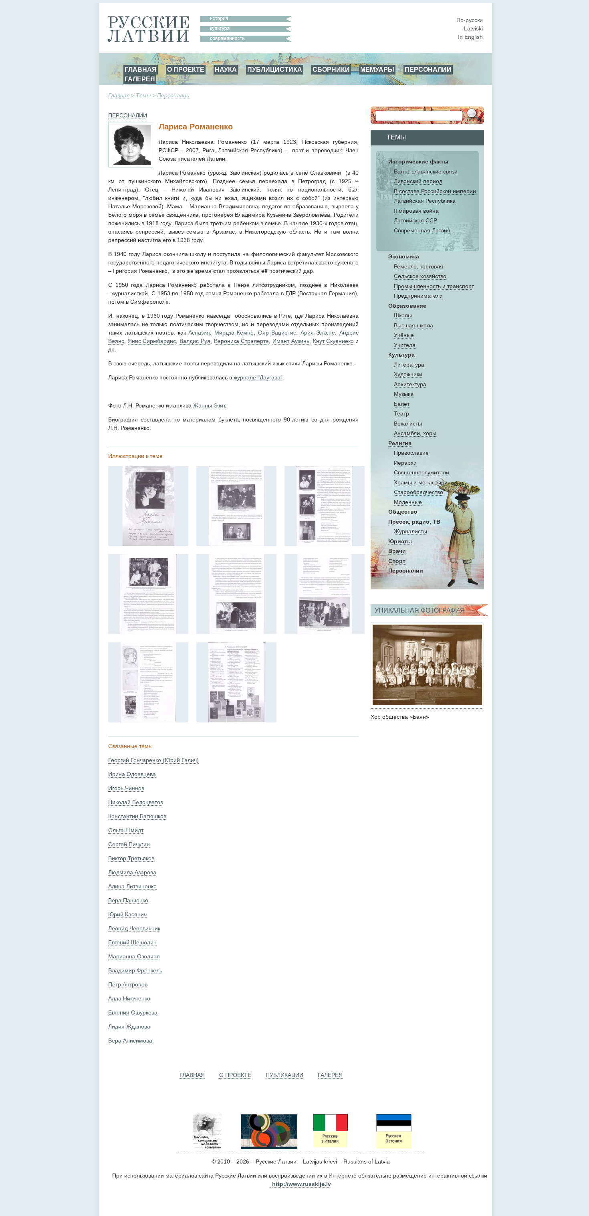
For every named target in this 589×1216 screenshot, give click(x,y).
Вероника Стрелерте (241, 341)
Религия (399, 443)
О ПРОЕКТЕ (185, 69)
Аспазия (199, 332)
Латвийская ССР (415, 220)
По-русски (469, 20)
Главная (118, 95)
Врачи (397, 551)
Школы (403, 315)
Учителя (405, 345)
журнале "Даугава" (258, 377)
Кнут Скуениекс (333, 341)
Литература (409, 364)
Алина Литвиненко (132, 886)
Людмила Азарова (132, 872)
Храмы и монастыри (421, 482)
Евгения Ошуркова (132, 1012)
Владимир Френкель (135, 970)
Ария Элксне (318, 332)
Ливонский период (418, 181)
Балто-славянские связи (426, 171)
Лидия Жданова (129, 1026)
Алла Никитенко (129, 998)
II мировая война (416, 211)
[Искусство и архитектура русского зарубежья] (268, 1147)
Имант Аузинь (290, 341)
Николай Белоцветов (135, 802)
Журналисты (410, 531)
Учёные (404, 335)
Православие (411, 453)
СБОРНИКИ (331, 69)
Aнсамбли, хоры (415, 433)
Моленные (408, 502)
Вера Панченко (128, 900)
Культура (401, 354)
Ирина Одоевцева (132, 774)
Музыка (404, 394)
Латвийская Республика (425, 201)
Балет (401, 404)
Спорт (396, 561)
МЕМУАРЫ (377, 69)
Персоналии (173, 95)
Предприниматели (418, 295)
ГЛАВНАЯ (141, 69)
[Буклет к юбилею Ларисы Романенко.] (148, 544)
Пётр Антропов (127, 984)
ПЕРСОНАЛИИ (428, 69)
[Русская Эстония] (393, 1147)
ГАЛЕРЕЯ (140, 79)
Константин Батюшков (137, 816)
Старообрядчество (418, 492)
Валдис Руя (195, 341)
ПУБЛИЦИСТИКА (274, 69)
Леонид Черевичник (134, 928)
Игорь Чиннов (126, 788)
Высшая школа (413, 325)
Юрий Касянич (127, 914)
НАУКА (226, 69)
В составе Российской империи (435, 191)
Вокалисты (408, 423)
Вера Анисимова (130, 1040)
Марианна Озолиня (134, 956)
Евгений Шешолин (132, 942)
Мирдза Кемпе (234, 332)
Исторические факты (418, 161)
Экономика (403, 256)
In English (470, 37)
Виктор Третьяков (131, 858)
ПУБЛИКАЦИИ (284, 1075)
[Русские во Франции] (361, 1147)
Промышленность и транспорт (434, 286)
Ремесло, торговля (418, 266)
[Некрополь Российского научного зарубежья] (207, 1147)
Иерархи (405, 463)
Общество (403, 511)
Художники (408, 374)
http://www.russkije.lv (301, 1184)
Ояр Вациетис (277, 332)
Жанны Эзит (209, 405)
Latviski (473, 28)
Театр (401, 413)
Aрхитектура (410, 384)
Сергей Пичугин (129, 844)
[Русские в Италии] (330, 1147)
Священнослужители (421, 472)
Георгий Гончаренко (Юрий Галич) (153, 760)
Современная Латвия (422, 230)
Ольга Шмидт (125, 830)
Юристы (400, 541)
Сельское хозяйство (420, 276)
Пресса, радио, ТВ (414, 521)
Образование (407, 305)
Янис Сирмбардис (152, 341)
